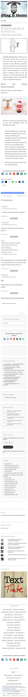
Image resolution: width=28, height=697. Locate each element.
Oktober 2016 (12, 627)
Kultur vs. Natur (9, 485)
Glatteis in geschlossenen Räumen (17, 554)
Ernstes (7, 478)
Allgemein (7, 463)
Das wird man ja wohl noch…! (13, 473)
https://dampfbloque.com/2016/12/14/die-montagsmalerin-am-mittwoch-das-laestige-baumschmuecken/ (14, 262)
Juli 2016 (18, 633)
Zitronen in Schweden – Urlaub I (13, 372)
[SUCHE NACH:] (14, 323)
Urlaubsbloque (9, 492)
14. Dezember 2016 (6, 25)
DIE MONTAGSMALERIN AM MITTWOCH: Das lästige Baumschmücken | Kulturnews (10, 246)
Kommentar (22, 313)
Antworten (14, 218)
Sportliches (8, 489)
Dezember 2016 (12, 622)
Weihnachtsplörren (10, 494)
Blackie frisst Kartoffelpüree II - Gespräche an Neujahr (16, 547)
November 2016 (12, 625)
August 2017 (19, 612)
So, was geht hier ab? (13, 678)
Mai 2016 (17, 635)
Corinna (5, 222)
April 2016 (6, 638)
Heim (13, 672)
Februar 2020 (17, 609)
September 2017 (6, 612)
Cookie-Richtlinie (16, 691)
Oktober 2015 (6, 648)
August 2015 (20, 648)
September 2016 (12, 630)
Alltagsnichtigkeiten (10, 465)
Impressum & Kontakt (13, 683)
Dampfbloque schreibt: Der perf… (14, 411)
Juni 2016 (7, 635)
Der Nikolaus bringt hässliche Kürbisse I (16, 551)
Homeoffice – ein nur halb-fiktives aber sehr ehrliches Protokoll (13, 364)
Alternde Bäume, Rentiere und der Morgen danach (17, 559)
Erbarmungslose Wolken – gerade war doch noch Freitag (13, 374)
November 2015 (12, 645)
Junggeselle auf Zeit (10, 483)
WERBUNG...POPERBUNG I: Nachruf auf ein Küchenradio (17, 543)
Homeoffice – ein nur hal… (13, 415)
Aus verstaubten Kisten (11, 467)
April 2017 (7, 617)
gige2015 (9, 420)
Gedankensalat (13, 680)
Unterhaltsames (9, 490)
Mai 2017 (17, 614)
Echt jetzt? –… (10, 410)
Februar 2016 (6, 640)
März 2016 (17, 638)
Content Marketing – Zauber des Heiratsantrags (11, 367)
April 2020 (6, 609)
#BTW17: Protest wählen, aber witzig (14, 370)
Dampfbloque (10, 417)
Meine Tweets (5, 528)
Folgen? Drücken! (7, 435)
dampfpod (7, 471)
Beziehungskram (9, 469)
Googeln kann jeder (10, 481)
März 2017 (17, 617)
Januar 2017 (18, 620)
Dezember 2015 (12, 643)
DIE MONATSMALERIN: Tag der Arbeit (11, 384)
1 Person (7, 216)
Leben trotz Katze (9, 487)
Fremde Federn (9, 479)
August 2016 (7, 633)
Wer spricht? (8, 675)
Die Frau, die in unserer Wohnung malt (13, 192)
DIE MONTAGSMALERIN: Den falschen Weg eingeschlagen (11, 377)
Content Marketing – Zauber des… (15, 418)
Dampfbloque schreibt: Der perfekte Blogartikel (15, 540)
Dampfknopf (8, 447)
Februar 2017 (6, 620)
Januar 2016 (18, 640)
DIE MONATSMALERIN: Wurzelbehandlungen (10, 381)
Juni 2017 (7, 614)
